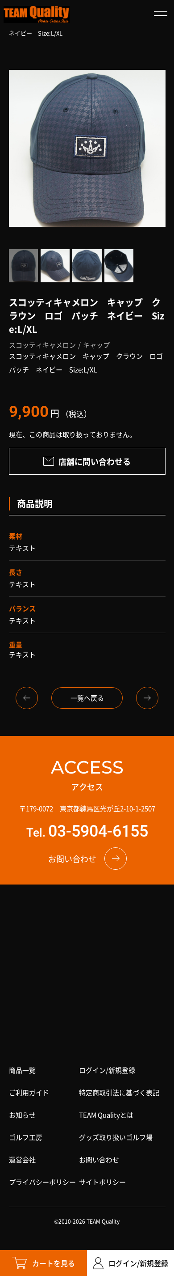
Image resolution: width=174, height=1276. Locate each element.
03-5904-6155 (98, 831)
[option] (87, 149)
